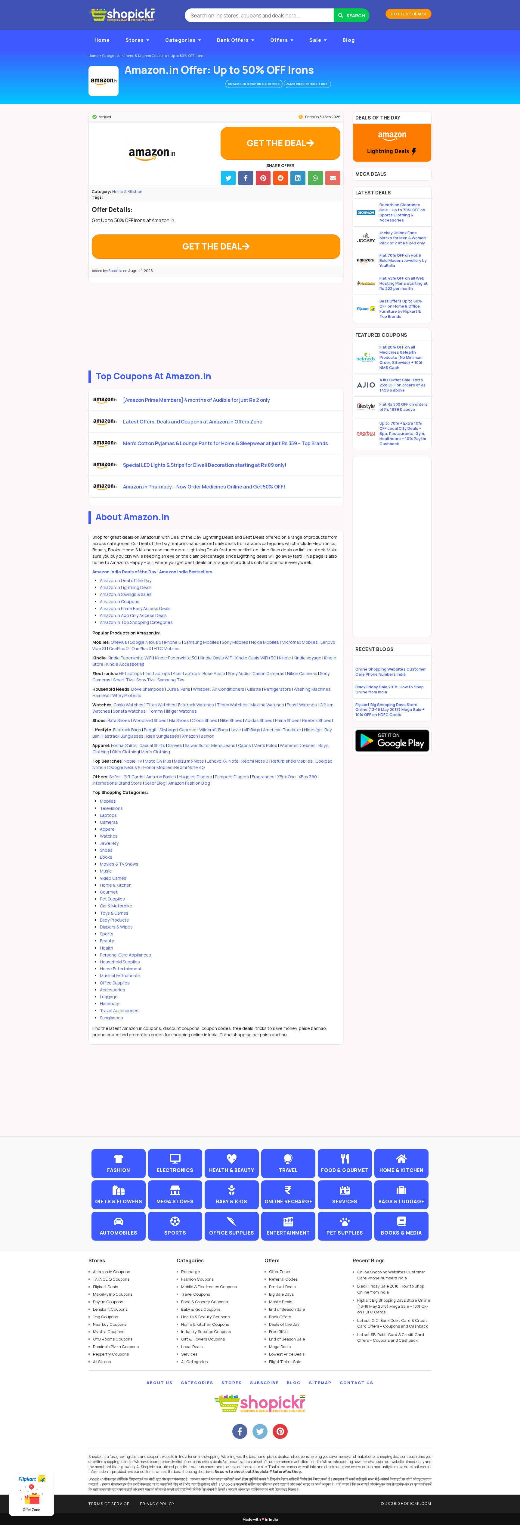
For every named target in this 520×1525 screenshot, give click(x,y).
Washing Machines (312, 689)
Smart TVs (123, 680)
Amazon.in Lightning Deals (126, 587)
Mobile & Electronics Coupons (209, 1286)
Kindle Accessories (125, 664)
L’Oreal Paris (178, 689)
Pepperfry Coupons (111, 1354)
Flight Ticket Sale (285, 1361)
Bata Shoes (118, 720)
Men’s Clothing (155, 752)
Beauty (107, 941)
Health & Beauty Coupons (205, 1316)
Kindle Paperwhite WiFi (130, 658)
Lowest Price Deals (287, 1354)
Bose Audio (214, 673)
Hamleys (101, 695)
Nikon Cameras (302, 673)
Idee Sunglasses (162, 736)
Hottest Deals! (408, 14)
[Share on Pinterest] (263, 178)
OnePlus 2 (119, 648)
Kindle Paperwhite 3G (176, 658)
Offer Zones (280, 1271)
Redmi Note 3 (254, 761)
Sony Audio (239, 673)
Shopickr (115, 270)
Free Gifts (278, 1331)
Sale (315, 40)
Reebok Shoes (316, 720)
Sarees (175, 745)
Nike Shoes (231, 720)
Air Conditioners (228, 689)
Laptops (108, 815)
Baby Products (114, 920)
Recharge (190, 1271)
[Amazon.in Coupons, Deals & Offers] (103, 81)
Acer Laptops (186, 673)
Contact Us (356, 1382)
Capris (244, 745)
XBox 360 (308, 777)
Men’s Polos (265, 745)
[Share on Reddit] (280, 178)
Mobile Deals (280, 1301)
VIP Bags (252, 730)
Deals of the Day (284, 1324)
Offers (279, 40)
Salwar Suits (197, 745)
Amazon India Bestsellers (185, 572)
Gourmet (109, 892)
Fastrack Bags (127, 730)
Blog (349, 40)
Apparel (108, 829)
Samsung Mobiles (201, 642)
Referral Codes (283, 1279)
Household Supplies (120, 962)
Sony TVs (145, 680)
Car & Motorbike (116, 906)
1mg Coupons (105, 1316)
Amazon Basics (161, 777)
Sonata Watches (129, 711)
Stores (134, 40)
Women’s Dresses (298, 745)
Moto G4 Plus (158, 761)
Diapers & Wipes (116, 927)
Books (106, 857)
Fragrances (263, 777)
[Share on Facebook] (245, 178)
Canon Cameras (268, 673)
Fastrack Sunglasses (123, 736)
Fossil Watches (302, 705)
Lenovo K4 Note (223, 761)
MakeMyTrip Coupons (112, 1294)
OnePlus (119, 642)
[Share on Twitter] (228, 178)
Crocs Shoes (204, 720)
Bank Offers (233, 40)
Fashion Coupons (197, 1279)
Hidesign (313, 730)
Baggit (150, 730)
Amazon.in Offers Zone (307, 84)
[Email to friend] (332, 178)
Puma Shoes (287, 720)
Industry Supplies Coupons (206, 1331)
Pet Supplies (112, 899)
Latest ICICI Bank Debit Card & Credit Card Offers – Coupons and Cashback (392, 1323)
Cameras (109, 822)
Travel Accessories (119, 1010)
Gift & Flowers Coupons (203, 1339)
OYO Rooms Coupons (112, 1339)
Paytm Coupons (108, 1301)
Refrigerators (277, 689)
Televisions (111, 808)
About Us (160, 1382)
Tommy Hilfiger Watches (172, 711)
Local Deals (192, 1346)
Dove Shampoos (147, 689)
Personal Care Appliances (125, 955)
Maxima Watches (267, 705)
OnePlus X (142, 648)
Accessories (112, 990)
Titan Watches (160, 705)
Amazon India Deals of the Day (124, 572)
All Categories (194, 1361)
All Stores (102, 1361)
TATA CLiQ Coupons (111, 1279)
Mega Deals (280, 1346)
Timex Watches (232, 705)
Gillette (254, 689)
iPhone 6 (172, 642)
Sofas (115, 777)
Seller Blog (155, 783)
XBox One (286, 777)
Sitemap (320, 1382)
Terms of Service (109, 1503)
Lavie (236, 730)
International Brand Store (117, 783)
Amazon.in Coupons (119, 601)
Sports (106, 934)
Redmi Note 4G (189, 767)
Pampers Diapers (232, 777)
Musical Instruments (120, 975)
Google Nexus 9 (125, 767)
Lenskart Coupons (110, 1309)
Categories (180, 40)
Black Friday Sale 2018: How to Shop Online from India (389, 689)
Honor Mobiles (157, 767)
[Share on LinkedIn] (297, 178)
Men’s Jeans (223, 745)
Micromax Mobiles (300, 642)
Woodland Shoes (149, 720)
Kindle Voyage (307, 658)
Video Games (113, 878)
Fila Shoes (179, 720)
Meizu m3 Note (189, 761)
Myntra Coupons (108, 1331)
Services (189, 1354)
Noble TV (133, 761)
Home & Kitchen (127, 191)
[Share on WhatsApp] (315, 178)
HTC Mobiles (167, 648)
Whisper (201, 689)
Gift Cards (133, 777)
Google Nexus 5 (145, 642)
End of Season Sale (287, 1309)
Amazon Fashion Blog (189, 783)
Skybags (167, 730)
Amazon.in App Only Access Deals (133, 615)
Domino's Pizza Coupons (116, 1346)
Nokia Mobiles (265, 642)
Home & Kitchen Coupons (205, 1324)
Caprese (188, 730)
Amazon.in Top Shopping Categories (136, 622)
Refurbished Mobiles (292, 761)
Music (106, 871)
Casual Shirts (152, 745)
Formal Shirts (124, 745)
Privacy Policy (157, 1503)
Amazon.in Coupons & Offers (254, 84)
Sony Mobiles (235, 642)
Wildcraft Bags (213, 730)
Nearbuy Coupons (109, 1324)
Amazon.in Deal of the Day (125, 580)
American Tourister (282, 730)
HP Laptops (130, 673)
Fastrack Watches (196, 705)
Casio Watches (128, 705)
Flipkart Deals (105, 1286)
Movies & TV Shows (119, 864)
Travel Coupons (195, 1294)
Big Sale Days (281, 1294)
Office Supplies (115, 983)
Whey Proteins (126, 695)
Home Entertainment (121, 969)
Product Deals (282, 1286)
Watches (109, 836)
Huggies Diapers (195, 777)
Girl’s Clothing (125, 752)
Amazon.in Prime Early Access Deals (135, 608)
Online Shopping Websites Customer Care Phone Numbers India (390, 671)
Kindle (285, 658)
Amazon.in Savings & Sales (126, 594)
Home (102, 40)
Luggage (109, 997)
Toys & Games (114, 913)
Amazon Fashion (198, 736)
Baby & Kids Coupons (200, 1309)
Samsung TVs (170, 680)
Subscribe (264, 1382)
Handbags (110, 1003)
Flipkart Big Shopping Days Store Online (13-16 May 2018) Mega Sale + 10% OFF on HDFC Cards (390, 710)
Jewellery (109, 843)
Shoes (106, 850)
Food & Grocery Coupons (204, 1301)
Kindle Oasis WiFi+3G (255, 658)
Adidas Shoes (258, 720)
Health (106, 948)
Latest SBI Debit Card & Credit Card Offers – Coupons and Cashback (390, 1337)
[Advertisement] (216, 325)
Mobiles (108, 801)
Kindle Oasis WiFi (216, 658)
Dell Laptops (157, 673)
